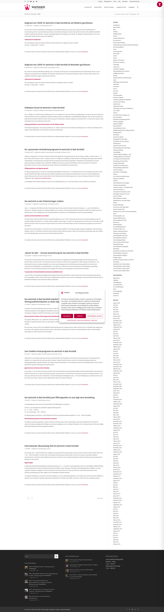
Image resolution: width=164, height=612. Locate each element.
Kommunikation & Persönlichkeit (121, 148)
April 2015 (116, 540)
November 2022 (117, 386)
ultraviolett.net (52, 609)
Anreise (115, 174)
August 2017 (116, 480)
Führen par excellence (119, 62)
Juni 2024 (115, 353)
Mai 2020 (115, 410)
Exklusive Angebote (118, 121)
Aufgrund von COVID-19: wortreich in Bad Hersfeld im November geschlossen (57, 64)
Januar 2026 (116, 318)
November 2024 (117, 345)
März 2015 (116, 542)
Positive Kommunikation (119, 185)
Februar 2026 (116, 316)
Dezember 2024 (117, 342)
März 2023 (116, 380)
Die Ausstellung (117, 117)
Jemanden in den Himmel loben (121, 264)
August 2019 (116, 430)
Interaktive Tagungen (118, 69)
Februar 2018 (116, 467)
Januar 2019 (116, 443)
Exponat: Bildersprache (119, 218)
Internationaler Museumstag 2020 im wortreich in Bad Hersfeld (51, 446)
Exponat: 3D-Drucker (118, 60)
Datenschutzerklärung (83, 320)
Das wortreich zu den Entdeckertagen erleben (44, 201)
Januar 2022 (116, 391)
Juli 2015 (115, 533)
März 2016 (116, 518)
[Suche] (137, 7)
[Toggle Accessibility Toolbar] (160, 4)
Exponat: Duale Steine (119, 209)
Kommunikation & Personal (120, 235)
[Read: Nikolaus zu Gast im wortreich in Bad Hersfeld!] (67, 570)
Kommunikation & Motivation (120, 167)
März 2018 (116, 465)
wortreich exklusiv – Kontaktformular (123, 187)
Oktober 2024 (116, 347)
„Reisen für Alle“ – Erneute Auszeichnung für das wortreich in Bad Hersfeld (56, 253)
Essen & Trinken (117, 196)
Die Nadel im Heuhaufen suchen (121, 192)
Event (114, 49)
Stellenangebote (117, 224)
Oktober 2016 (116, 502)
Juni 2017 (115, 485)
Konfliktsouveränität (118, 73)
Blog (119, 1)
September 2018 (117, 452)
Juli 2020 (115, 408)
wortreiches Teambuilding (120, 172)
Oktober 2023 (116, 369)
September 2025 (117, 327)
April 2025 (116, 336)
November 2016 (117, 500)
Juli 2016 (115, 509)
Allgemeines (36, 25)
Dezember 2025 (117, 320)
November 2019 (117, 423)
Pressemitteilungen (44, 25)
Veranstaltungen (51, 67)
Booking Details (117, 34)
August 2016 (116, 507)
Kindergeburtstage (118, 244)
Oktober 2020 (116, 401)
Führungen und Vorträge (119, 233)
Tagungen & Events (118, 106)
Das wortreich (117, 40)
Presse (114, 1)
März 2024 (116, 358)
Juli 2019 (115, 432)
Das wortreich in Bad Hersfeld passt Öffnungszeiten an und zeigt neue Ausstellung (60, 397)
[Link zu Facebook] (25, 1)
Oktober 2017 (116, 476)
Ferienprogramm (117, 285)
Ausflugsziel (116, 25)
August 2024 (116, 349)
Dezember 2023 (117, 364)
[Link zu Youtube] (30, 1)
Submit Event (116, 104)
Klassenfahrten (117, 126)
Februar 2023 (116, 382)
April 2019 (116, 437)
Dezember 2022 (117, 384)
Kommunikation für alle (119, 128)
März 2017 (116, 491)
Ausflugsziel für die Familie (120, 139)
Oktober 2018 (116, 450)
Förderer (115, 181)
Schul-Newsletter (117, 95)
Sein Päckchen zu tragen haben (121, 268)
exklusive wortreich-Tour (119, 146)
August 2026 (116, 303)
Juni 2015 (115, 535)
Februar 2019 (116, 441)
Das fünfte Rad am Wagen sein (121, 115)
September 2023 (117, 371)
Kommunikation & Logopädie (120, 246)
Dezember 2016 (117, 498)
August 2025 (116, 329)
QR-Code (115, 91)
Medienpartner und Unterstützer (121, 200)
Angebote (42, 110)
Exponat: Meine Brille (118, 163)
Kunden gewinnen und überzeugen (122, 78)
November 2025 (117, 323)
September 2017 (117, 478)
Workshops (63, 152)
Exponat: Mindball (118, 124)
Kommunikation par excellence (121, 71)
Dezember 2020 (117, 399)
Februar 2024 (116, 360)
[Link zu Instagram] (28, 1)
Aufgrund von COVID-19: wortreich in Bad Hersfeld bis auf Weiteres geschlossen (59, 23)
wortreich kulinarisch (118, 189)
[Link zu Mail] (36, 1)
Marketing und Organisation (120, 82)
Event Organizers (117, 51)
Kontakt (100, 1)
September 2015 (117, 529)
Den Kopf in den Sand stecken (121, 141)
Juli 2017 (115, 483)
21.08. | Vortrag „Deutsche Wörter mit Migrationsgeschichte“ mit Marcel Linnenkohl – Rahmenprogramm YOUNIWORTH (40, 582)
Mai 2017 (115, 487)
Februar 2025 (116, 338)
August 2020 (116, 406)
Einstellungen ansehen (95, 316)
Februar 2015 (116, 544)
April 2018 (116, 463)
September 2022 (117, 388)
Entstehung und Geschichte (120, 161)
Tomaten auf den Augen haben (121, 270)
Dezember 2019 (117, 421)
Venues (115, 113)
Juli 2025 (115, 331)
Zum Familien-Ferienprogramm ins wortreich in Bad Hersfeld (50, 351)
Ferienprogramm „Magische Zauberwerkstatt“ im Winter (83, 564)
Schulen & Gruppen (118, 97)
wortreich (50, 25)
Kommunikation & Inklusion (120, 253)
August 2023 (116, 373)
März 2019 (116, 439)
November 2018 (117, 448)
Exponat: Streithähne (118, 178)
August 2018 (116, 454)
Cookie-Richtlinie (71, 320)
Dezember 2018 (117, 445)
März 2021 (116, 397)
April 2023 (116, 377)
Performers (116, 86)
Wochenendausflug (118, 205)
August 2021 (116, 393)
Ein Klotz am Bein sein (119, 229)
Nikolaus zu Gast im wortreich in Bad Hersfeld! (81, 569)
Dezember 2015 (117, 522)
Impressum (94, 320)
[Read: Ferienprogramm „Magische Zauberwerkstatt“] (67, 560)
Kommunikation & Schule (119, 220)
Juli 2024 (115, 351)
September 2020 (117, 404)
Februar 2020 (116, 417)
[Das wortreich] (36, 7)
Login (114, 80)
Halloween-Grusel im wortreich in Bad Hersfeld (45, 107)
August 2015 (116, 531)
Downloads (116, 262)
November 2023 (117, 366)
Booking (115, 32)
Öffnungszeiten (107, 1)
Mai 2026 (115, 309)
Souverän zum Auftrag (119, 102)
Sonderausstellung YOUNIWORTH (122, 100)
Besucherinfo (116, 27)
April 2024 (116, 355)
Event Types (116, 53)
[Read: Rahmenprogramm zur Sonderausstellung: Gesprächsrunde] (26, 597)
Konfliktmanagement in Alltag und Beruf (123, 130)
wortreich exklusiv (118, 170)
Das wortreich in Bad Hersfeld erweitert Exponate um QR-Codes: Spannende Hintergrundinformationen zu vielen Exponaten (57, 300)
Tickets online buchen (134, 1)
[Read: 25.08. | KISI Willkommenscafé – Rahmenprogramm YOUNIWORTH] (26, 567)
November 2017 (117, 474)
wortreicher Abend (118, 137)
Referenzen (116, 222)
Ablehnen (80, 316)
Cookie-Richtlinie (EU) (119, 38)
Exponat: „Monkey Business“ (120, 231)
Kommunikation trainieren (120, 238)
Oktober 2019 (116, 426)
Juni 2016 (115, 511)
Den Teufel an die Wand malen (121, 176)
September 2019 (117, 428)
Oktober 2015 (116, 527)
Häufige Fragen (117, 257)
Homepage (116, 64)
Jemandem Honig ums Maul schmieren (123, 260)
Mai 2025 (115, 334)
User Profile (116, 110)
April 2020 (116, 413)
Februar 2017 (116, 494)
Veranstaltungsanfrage (119, 240)
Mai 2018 (115, 461)
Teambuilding (116, 152)
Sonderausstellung (118, 150)
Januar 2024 (116, 362)
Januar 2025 (116, 340)
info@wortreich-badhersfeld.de (42, 178)
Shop (114, 214)
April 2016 (116, 516)
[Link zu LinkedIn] (33, 1)
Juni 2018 (115, 459)
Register (115, 93)
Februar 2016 (116, 520)
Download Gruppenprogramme (121, 119)
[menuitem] (100, 1)
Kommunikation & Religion (120, 255)
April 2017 (116, 489)
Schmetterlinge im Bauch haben (121, 266)
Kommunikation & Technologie (121, 183)
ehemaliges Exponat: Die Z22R (121, 194)
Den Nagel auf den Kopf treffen (121, 159)
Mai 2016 (115, 513)
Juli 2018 (115, 456)
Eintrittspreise (117, 143)
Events (115, 56)
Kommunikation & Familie (120, 198)
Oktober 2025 (116, 325)
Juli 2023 (115, 375)
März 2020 (116, 415)
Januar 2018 (116, 469)
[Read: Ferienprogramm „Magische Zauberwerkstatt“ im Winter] (67, 565)
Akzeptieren (67, 316)
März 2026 (116, 314)
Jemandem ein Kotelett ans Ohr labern (123, 251)
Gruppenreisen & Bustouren (120, 165)
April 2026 (116, 312)
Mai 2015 (115, 537)
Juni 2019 (115, 434)
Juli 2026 (115, 305)
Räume (115, 203)
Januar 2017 (116, 496)
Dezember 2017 (117, 472)
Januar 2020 (116, 419)
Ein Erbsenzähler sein (119, 216)
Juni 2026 (115, 307)
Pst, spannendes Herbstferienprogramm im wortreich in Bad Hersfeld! (54, 149)
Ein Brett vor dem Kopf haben (121, 207)
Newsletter (125, 1)
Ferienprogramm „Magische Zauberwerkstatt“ (81, 559)
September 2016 (117, 505)
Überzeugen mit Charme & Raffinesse (123, 108)
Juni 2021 (115, 395)
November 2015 (117, 524)
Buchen (115, 36)
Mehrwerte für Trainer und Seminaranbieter (125, 211)
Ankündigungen (117, 282)
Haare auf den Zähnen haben (121, 242)
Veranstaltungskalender (119, 227)
